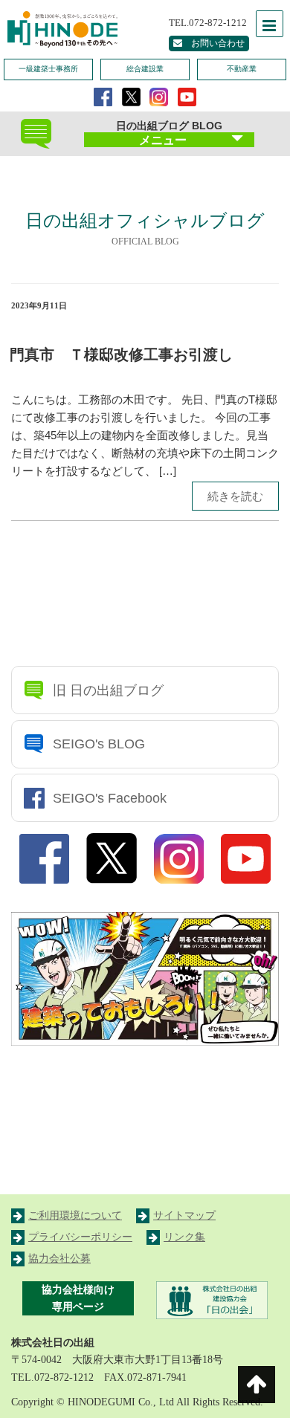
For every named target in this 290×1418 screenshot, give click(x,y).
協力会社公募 (59, 1258)
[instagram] (159, 96)
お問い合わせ (213, 43)
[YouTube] (187, 96)
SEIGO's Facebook (110, 798)
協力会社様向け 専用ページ (78, 1298)
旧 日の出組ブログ (108, 690)
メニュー (163, 140)
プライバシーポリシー (80, 1237)
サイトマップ (184, 1215)
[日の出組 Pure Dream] (59, 27)
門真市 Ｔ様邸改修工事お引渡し (121, 354)
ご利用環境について (75, 1215)
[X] (131, 96)
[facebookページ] (103, 96)
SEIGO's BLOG (99, 743)
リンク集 (184, 1237)
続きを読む (235, 496)
